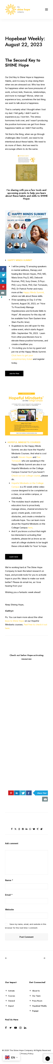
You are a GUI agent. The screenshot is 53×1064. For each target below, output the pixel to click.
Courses (11, 995)
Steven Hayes (25, 457)
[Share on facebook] (12, 829)
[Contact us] (45, 799)
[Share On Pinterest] (11, 792)
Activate (11, 990)
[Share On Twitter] (23, 792)
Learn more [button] (13, 557)
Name (9, 880)
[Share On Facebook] (29, 792)
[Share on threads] (19, 829)
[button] (46, 9)
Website (9, 909)
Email (8, 894)
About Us (36, 990)
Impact (11, 1006)
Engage (35, 1010)
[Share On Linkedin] (17, 792)
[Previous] (13, 958)
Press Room (37, 1000)
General (11, 1000)
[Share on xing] (37, 829)
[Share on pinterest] (23, 829)
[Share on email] (41, 829)
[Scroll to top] (47, 1058)
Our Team (36, 995)
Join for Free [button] (14, 373)
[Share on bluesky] (34, 829)
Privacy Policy (27, 1053)
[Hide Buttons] (1, 297)
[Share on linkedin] (26, 829)
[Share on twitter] (15, 829)
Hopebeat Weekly (39, 1006)
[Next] (39, 958)
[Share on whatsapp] (30, 829)
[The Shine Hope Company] (18, 9)
